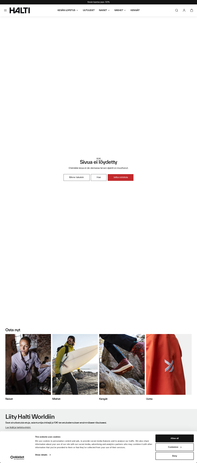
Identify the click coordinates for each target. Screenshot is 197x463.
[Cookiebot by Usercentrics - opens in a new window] (17, 458)
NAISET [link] (103, 10)
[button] (5, 10)
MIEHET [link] (118, 10)
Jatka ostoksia (121, 177)
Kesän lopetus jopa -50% (99, 2)
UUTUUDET (89, 10)
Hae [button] (99, 177)
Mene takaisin (76, 177)
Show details (41, 455)
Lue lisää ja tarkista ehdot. (18, 427)
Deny (174, 456)
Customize (173, 447)
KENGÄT (135, 10)
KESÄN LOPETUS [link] (66, 10)
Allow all (175, 438)
